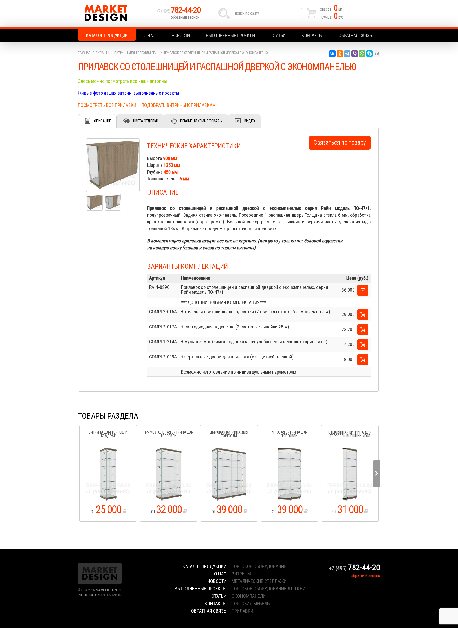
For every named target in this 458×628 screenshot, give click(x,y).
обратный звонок (185, 17)
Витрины (102, 53)
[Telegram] (347, 53)
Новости (180, 35)
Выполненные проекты (230, 35)
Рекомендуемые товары (201, 121)
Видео (249, 121)
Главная (84, 53)
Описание (102, 121)
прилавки (242, 611)
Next (376, 473)
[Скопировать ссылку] (377, 53)
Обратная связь (355, 35)
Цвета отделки (145, 121)
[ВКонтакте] (332, 53)
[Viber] (354, 53)
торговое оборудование (259, 566)
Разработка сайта (90, 595)
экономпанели (249, 596)
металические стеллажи (259, 581)
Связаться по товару (340, 142)
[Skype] (369, 53)
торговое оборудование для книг (269, 588)
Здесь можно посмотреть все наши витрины (122, 81)
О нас (149, 35)
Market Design (115, 13)
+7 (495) (178, 11)
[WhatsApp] (362, 53)
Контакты (312, 35)
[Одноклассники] (340, 53)
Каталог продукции (107, 35)
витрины (241, 574)
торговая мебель (251, 603)
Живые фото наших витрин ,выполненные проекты (128, 93)
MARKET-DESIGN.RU (108, 590)
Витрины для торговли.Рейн (136, 53)
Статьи (278, 35)
